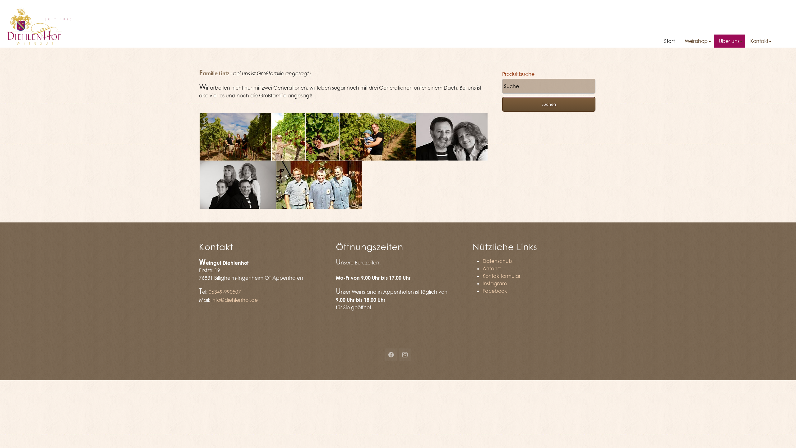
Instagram (495, 283)
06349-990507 (225, 292)
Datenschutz (497, 261)
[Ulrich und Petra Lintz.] (452, 137)
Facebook (495, 291)
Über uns (729, 41)
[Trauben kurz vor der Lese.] (322, 137)
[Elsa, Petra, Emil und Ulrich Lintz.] (238, 185)
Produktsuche (518, 74)
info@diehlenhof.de (234, 300)
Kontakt (759, 41)
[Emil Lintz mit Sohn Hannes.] (378, 137)
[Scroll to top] (782, 434)
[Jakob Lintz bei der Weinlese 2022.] (288, 137)
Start (669, 41)
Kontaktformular (502, 276)
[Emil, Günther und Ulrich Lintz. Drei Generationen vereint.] (319, 185)
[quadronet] (39, 23)
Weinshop (696, 41)
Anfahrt (492, 268)
